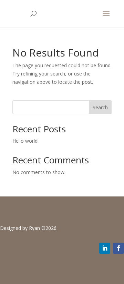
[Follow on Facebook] (118, 248)
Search (100, 107)
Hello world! (25, 141)
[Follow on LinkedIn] (104, 248)
